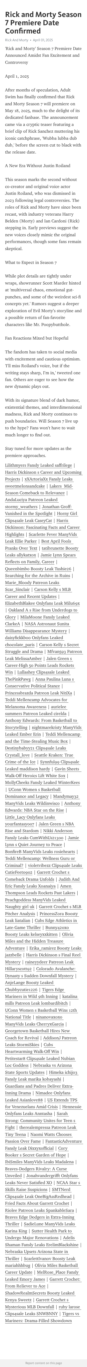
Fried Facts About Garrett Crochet (37, 1203)
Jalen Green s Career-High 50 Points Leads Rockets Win (40, 665)
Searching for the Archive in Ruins (37, 575)
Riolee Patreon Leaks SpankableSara (39, 1210)
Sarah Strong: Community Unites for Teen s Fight (40, 1120)
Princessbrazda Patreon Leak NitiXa (38, 693)
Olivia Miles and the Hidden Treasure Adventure (39, 941)
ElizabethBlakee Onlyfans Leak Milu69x (42, 603)
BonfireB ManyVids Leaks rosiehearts (40, 851)
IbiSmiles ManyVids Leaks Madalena (39, 1161)
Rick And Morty (16, 40)
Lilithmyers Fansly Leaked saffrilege (38, 465)
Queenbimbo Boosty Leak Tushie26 (38, 568)
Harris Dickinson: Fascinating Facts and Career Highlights (43, 527)
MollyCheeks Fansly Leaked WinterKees (42, 782)
